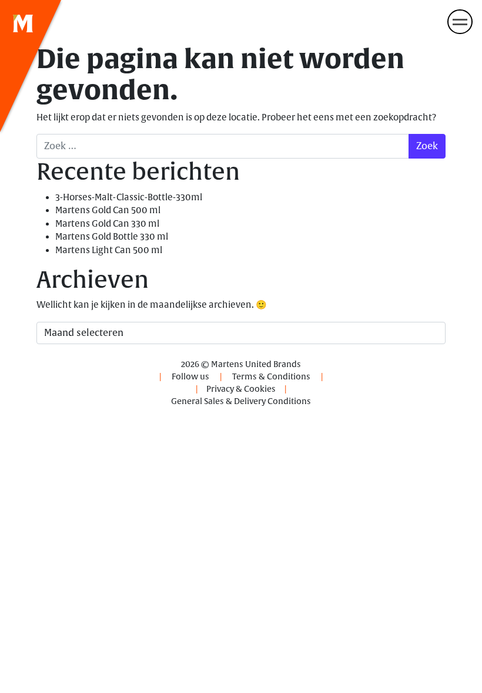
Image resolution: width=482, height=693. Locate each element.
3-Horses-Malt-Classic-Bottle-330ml (128, 197)
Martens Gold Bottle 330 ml (111, 237)
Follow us (190, 377)
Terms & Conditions (271, 377)
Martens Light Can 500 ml (108, 250)
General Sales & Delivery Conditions (241, 401)
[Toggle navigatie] (460, 21)
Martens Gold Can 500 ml (107, 210)
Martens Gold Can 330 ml (107, 224)
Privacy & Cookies (241, 389)
